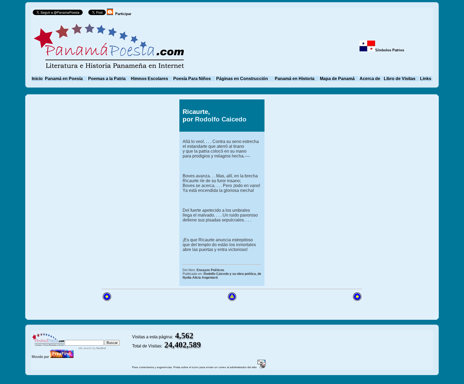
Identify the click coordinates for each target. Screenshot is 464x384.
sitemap (87, 337)
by (99, 348)
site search (85, 348)
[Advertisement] (124, 192)
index (70, 337)
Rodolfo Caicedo (221, 119)
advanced (110, 337)
